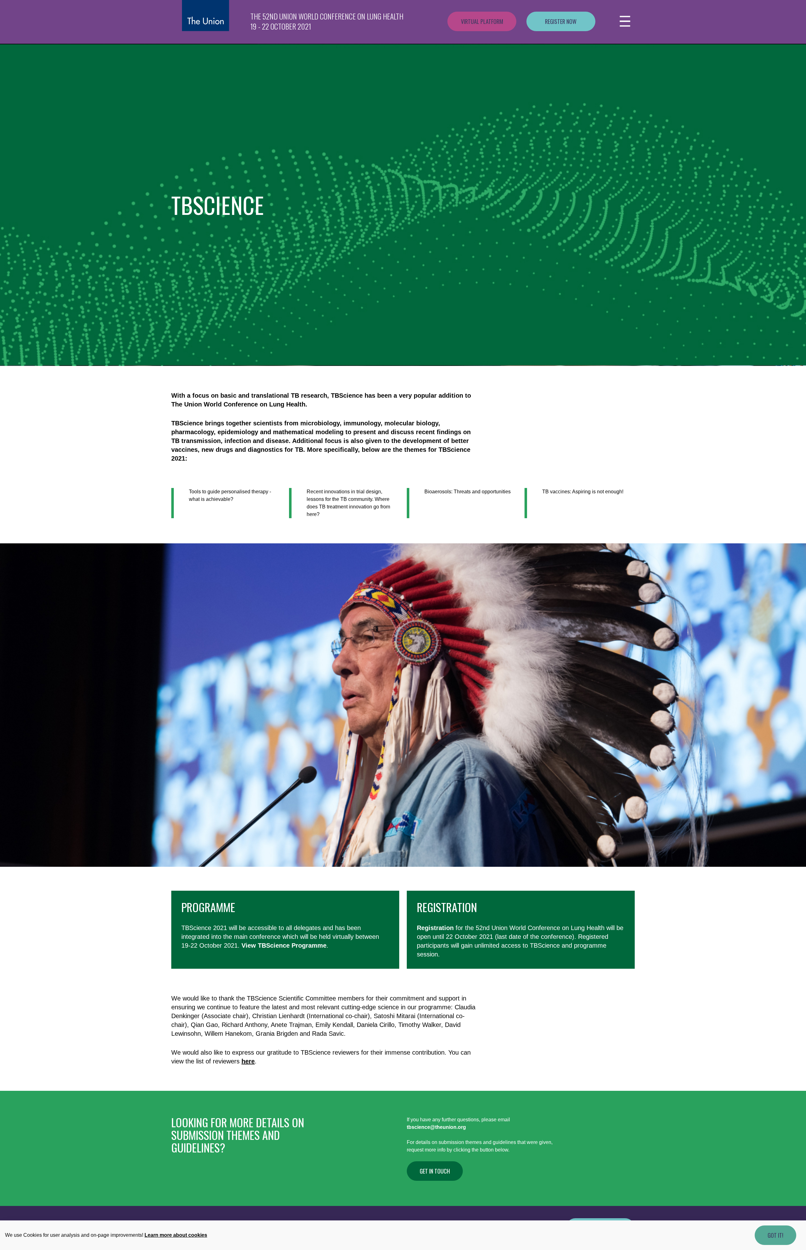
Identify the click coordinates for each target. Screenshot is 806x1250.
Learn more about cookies (176, 1235)
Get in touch (435, 1171)
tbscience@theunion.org (436, 1127)
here (248, 1061)
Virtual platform (482, 21)
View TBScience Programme (283, 945)
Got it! (775, 1235)
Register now (560, 21)
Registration (447, 907)
